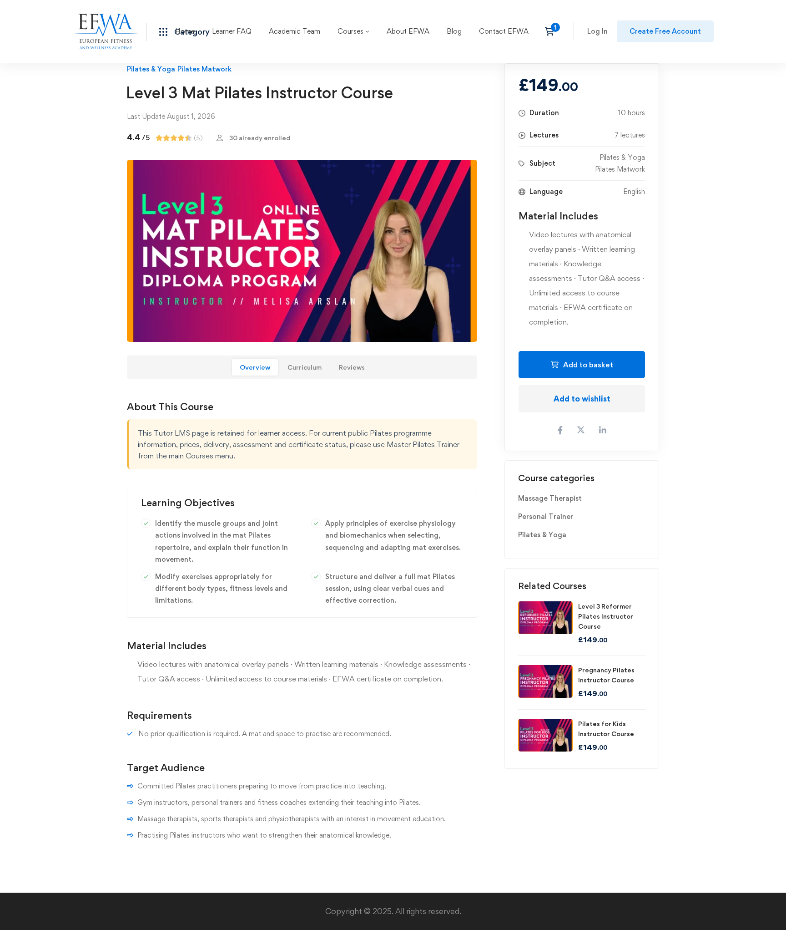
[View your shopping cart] (552, 31)
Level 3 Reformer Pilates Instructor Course (605, 616)
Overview (255, 367)
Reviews (352, 367)
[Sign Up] (665, 31)
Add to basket (588, 364)
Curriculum (304, 367)
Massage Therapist (550, 498)
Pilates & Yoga (151, 69)
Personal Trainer (545, 516)
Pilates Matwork (204, 69)
